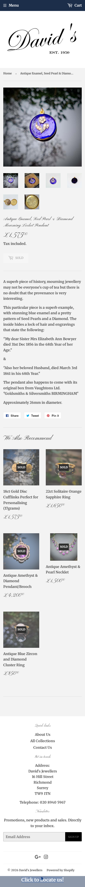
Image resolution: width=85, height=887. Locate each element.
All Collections (42, 741)
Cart (78, 5)
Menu (14, 5)
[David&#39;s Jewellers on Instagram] (46, 857)
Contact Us (42, 747)
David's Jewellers (30, 870)
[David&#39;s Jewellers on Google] (38, 857)
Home (7, 73)
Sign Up (73, 837)
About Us (42, 734)
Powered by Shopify (61, 870)
